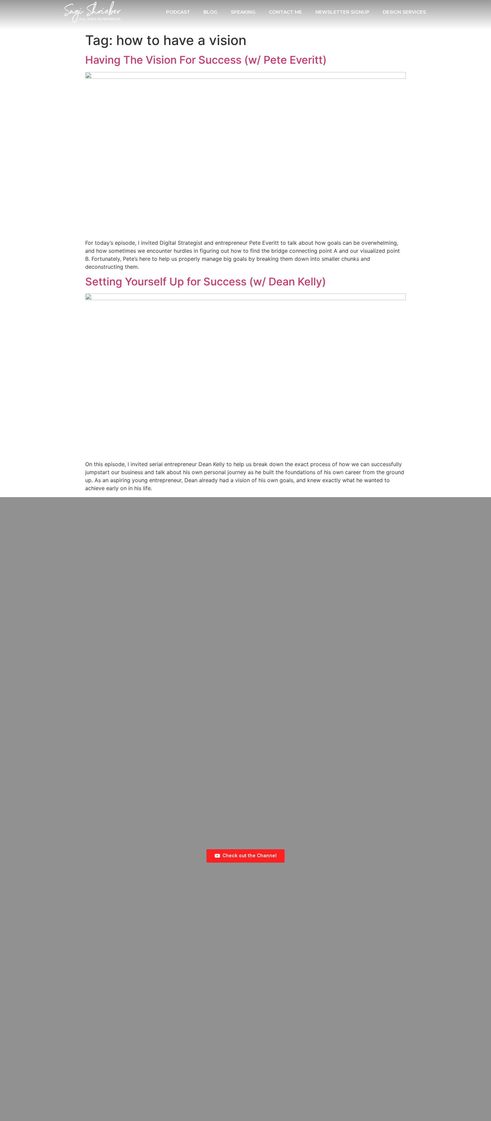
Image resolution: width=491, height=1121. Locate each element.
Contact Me (285, 12)
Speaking (243, 12)
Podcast (178, 12)
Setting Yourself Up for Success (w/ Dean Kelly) (205, 281)
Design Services (404, 12)
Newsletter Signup (342, 12)
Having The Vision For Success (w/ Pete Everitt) (206, 59)
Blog (210, 12)
